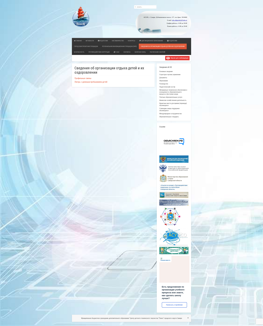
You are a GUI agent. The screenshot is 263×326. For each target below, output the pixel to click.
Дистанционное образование (152, 41)
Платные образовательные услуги (170, 97)
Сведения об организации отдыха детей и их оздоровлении (163, 46)
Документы (163, 78)
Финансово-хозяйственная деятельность (172, 100)
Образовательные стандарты (169, 117)
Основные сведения (166, 71)
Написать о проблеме (174, 305)
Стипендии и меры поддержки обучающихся (169, 110)
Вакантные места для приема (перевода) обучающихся (173, 104)
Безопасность (79, 52)
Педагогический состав (167, 87)
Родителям (173, 41)
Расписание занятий (157, 52)
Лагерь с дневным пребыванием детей (90, 82)
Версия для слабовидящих (179, 58)
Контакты (127, 52)
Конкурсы (131, 41)
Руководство (163, 84)
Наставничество (118, 41)
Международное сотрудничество (170, 114)
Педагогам (103, 41)
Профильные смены (82, 78)
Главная (78, 41)
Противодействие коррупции (99, 52)
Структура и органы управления (169, 75)
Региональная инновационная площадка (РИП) (119, 46)
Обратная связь (140, 52)
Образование (163, 81)
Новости (90, 41)
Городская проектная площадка (86, 46)
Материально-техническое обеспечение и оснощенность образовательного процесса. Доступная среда (173, 92)
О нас (117, 52)
